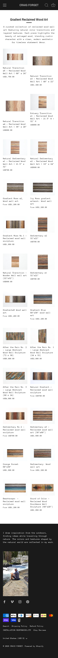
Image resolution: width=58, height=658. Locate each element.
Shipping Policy (19, 626)
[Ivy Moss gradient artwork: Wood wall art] (42, 187)
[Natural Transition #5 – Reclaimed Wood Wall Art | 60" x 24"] (15, 57)
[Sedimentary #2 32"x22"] (42, 224)
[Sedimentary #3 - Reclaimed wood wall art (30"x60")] (42, 416)
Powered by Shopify (34, 646)
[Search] (46, 5)
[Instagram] (19, 601)
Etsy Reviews (40, 630)
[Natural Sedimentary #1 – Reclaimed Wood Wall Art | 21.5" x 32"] (15, 147)
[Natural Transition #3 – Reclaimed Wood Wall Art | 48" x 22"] (42, 61)
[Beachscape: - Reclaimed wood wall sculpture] (15, 487)
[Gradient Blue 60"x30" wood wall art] (42, 299)
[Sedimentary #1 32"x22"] (42, 262)
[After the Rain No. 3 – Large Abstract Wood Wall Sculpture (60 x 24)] (15, 376)
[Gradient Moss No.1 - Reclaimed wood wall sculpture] (15, 224)
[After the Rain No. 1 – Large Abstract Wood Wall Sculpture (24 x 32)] (42, 336)
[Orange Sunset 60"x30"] (15, 453)
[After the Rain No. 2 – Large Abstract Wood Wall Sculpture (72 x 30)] (15, 336)
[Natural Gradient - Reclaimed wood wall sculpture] (42, 376)
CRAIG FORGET (29, 5)
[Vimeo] (12, 601)
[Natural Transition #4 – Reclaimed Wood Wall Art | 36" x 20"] (15, 106)
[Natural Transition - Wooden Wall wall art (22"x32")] (15, 262)
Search (6, 626)
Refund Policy (36, 626)
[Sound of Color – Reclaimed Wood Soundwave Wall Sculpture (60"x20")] (42, 487)
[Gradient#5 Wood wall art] (15, 299)
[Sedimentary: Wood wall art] (42, 453)
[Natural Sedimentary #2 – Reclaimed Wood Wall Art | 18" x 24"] (42, 147)
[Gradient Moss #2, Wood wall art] (15, 187)
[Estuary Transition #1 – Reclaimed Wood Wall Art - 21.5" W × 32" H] (42, 102)
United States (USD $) (14, 638)
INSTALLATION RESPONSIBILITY (17, 630)
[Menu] (4, 5)
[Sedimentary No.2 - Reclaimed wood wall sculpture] (15, 416)
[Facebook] (4, 601)
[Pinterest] (27, 601)
